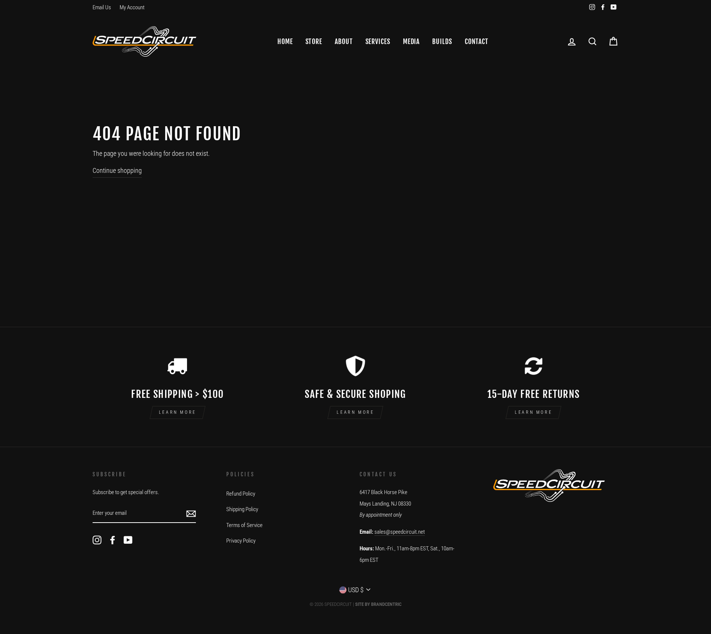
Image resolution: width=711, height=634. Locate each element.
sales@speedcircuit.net (399, 532)
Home (285, 41)
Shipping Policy (242, 509)
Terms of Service (244, 525)
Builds (442, 41)
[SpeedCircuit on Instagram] (97, 540)
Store (314, 41)
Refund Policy (240, 493)
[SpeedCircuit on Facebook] (112, 540)
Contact (476, 41)
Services (377, 41)
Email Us (102, 7)
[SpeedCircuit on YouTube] (128, 540)
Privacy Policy (241, 540)
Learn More (177, 412)
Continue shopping (117, 170)
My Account (132, 7)
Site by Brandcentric (378, 604)
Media (411, 41)
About (344, 41)
